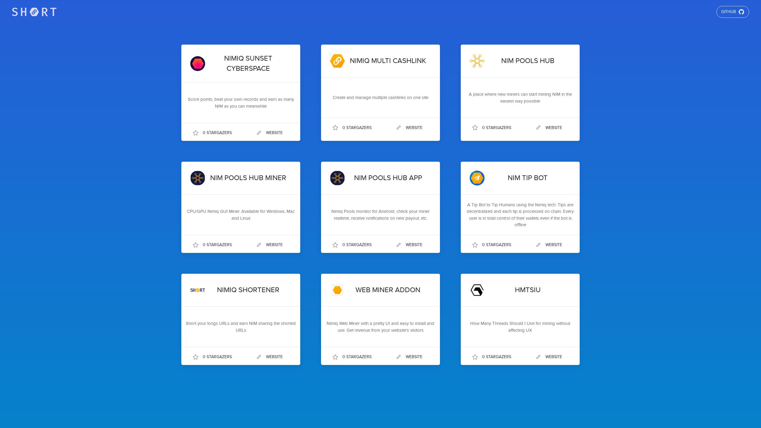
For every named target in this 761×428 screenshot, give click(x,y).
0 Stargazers (217, 132)
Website (274, 132)
